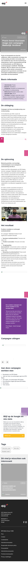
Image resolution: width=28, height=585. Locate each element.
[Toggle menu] (25, 3)
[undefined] (3, 382)
